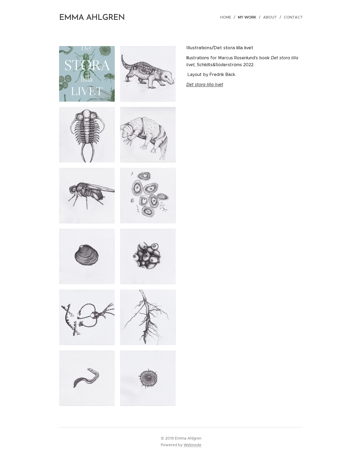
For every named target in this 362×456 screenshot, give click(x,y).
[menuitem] (227, 17)
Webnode (192, 445)
